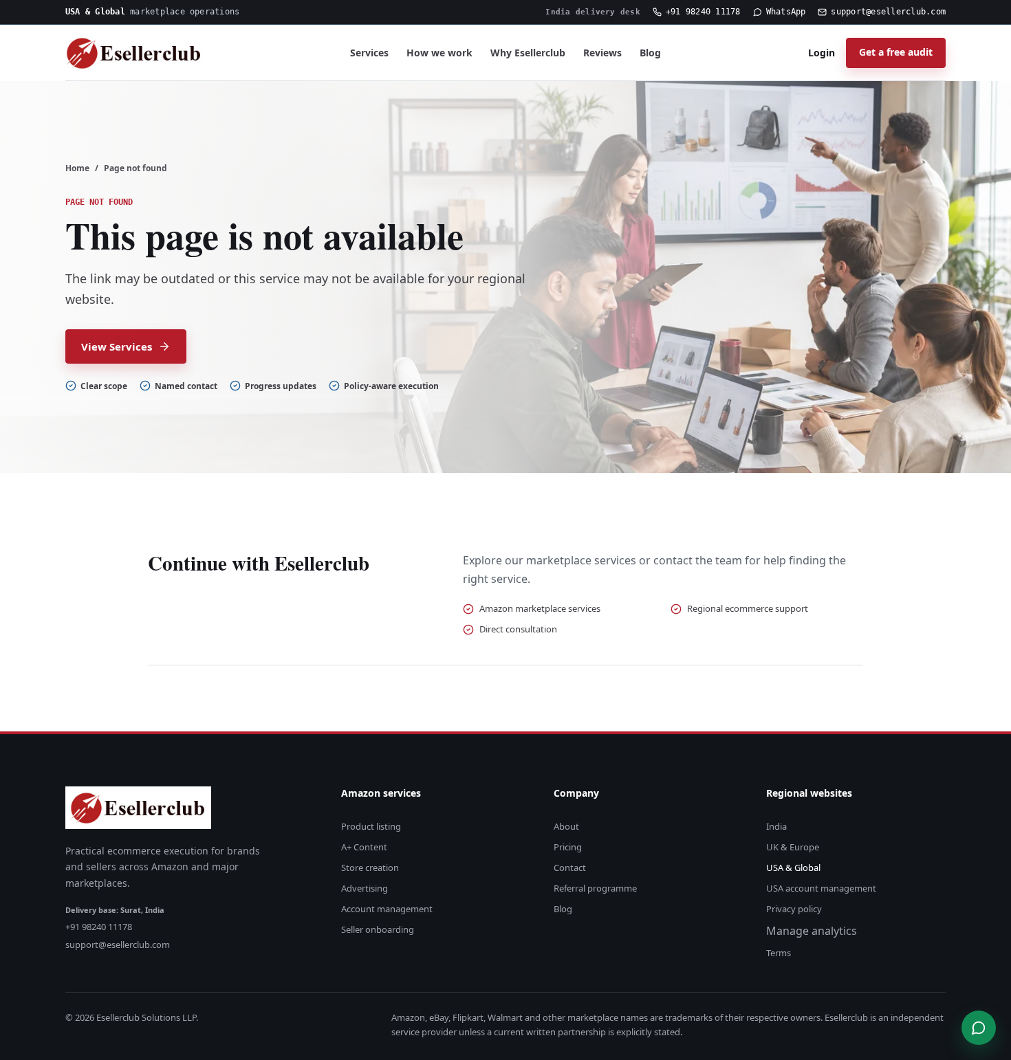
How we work (439, 52)
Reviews (602, 52)
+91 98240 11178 (703, 11)
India (776, 826)
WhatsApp (786, 11)
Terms (778, 953)
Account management (387, 909)
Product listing (371, 826)
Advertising (364, 888)
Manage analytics (811, 930)
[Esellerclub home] (134, 53)
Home (77, 168)
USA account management (821, 888)
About (566, 826)
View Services (116, 346)
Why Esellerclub (527, 52)
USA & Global (793, 867)
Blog (650, 52)
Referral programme (595, 888)
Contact (570, 867)
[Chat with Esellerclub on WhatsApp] (978, 1028)
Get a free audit (896, 51)
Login (821, 52)
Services (369, 52)
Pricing (568, 847)
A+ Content (364, 847)
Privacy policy (794, 909)
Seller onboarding (377, 929)
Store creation (370, 867)
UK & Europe (792, 847)
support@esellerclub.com (888, 11)
